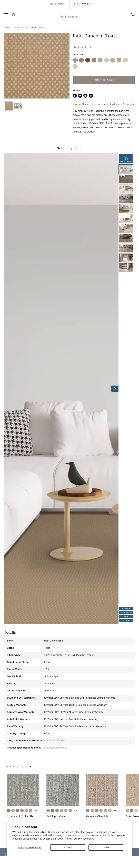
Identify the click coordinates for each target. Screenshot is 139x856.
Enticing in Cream (56, 816)
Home (7, 27)
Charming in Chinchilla (20, 816)
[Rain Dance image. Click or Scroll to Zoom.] (37, 66)
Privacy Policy (86, 838)
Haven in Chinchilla (97, 816)
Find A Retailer (103, 79)
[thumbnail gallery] (8, 106)
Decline (106, 847)
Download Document (55, 740)
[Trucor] (81, 4)
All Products (21, 27)
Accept (68, 847)
